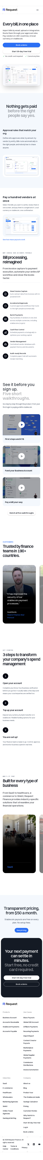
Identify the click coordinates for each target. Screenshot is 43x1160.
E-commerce (8, 1088)
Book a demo (21, 45)
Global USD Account (31, 1022)
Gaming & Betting (9, 1118)
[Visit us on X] (28, 1144)
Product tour (28, 1093)
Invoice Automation (30, 1070)
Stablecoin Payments (11, 1027)
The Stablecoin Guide (31, 1097)
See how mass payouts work (14, 240)
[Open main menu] (37, 10)
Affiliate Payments (30, 1027)
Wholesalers (8, 1097)
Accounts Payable (10, 1031)
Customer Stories (30, 1111)
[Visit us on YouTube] (39, 1144)
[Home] (10, 10)
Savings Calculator (30, 1102)
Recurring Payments (31, 1031)
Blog (25, 1088)
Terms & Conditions (14, 1147)
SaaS (5, 1083)
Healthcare (7, 1093)
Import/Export (28, 1036)
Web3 (5, 1106)
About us (26, 1083)
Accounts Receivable (11, 1022)
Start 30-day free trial (21, 51)
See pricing (21, 930)
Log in (25, 1127)
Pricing (25, 1106)
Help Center (5, 1147)
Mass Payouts (29, 1018)
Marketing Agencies (10, 1102)
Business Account (10, 1018)
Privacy (24, 1148)
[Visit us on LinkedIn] (34, 1144)
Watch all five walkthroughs (21, 513)
